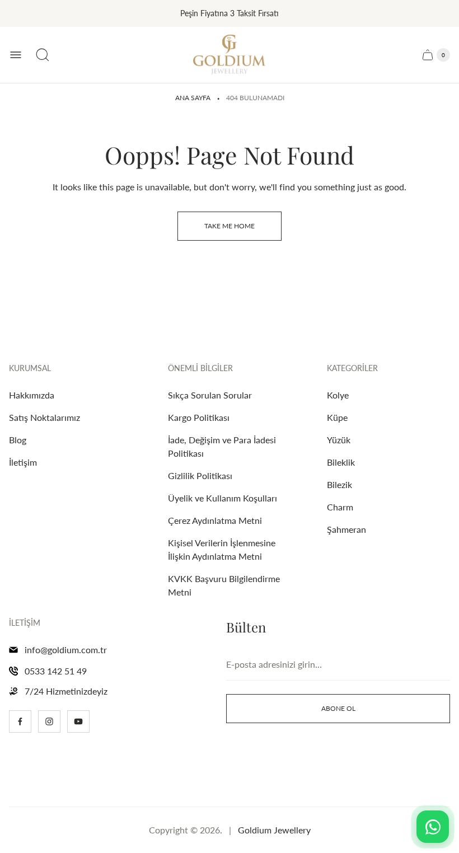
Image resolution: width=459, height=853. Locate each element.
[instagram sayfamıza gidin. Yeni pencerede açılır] (49, 721)
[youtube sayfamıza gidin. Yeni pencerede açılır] (78, 721)
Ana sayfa (192, 97)
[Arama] (42, 55)
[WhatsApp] (432, 826)
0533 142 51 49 (56, 670)
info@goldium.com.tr (66, 649)
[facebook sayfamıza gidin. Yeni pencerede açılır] (20, 721)
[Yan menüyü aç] (15, 55)
